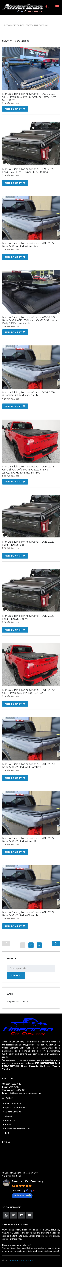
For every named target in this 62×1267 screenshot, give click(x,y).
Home (5, 25)
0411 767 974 (14, 1086)
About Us (9, 1116)
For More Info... (16, 1238)
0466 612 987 (19, 1090)
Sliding (36, 25)
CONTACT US (8, 1078)
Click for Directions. (12, 1175)
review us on (20, 1195)
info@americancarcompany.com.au (25, 1093)
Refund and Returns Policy (17, 1128)
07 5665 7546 (15, 1083)
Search (16, 975)
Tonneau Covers (24, 25)
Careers (9, 1124)
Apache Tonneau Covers (16, 1107)
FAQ (7, 1133)
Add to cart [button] (13, 109)
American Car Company (27, 1181)
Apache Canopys (13, 1111)
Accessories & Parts (14, 1103)
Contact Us (10, 1120)
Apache (12, 25)
